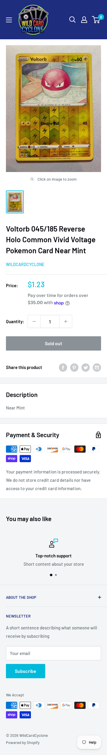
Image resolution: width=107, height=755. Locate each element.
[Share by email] (97, 366)
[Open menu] (9, 20)
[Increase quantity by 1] (65, 321)
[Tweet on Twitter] (85, 366)
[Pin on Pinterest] (74, 366)
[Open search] (72, 19)
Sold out (53, 343)
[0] (96, 19)
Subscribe (25, 671)
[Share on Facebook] (63, 366)
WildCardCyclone (25, 264)
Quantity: (15, 321)
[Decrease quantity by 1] (34, 321)
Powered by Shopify (23, 742)
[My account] (84, 19)
